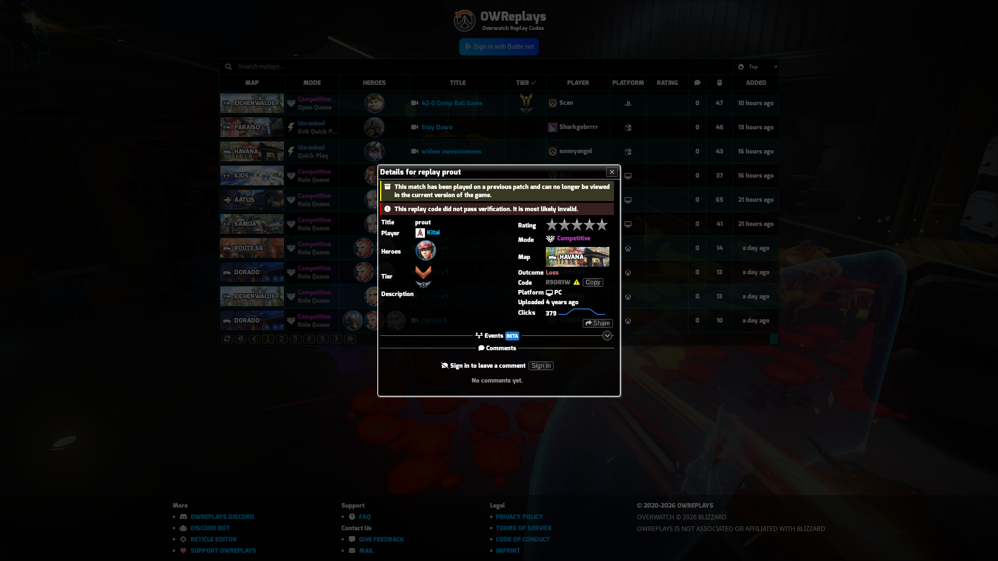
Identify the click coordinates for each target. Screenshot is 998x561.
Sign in (541, 365)
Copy (593, 282)
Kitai (433, 232)
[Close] (612, 172)
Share (601, 323)
